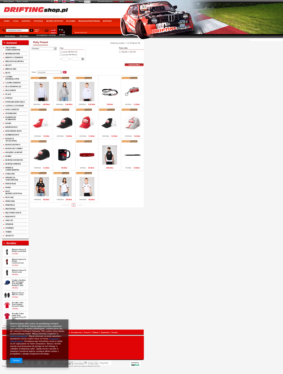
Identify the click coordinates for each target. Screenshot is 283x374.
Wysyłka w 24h (127, 52)
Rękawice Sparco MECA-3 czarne (18, 293)
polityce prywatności (19, 336)
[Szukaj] (31, 30)
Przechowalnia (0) (81, 32)
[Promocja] (35, 78)
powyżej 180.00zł (68, 54)
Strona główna (9, 1)
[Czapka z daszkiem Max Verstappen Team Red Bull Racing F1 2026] (7, 282)
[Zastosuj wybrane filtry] (82, 58)
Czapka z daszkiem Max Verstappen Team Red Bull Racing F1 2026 (18, 282)
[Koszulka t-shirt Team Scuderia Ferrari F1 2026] (7, 305)
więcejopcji (37, 30)
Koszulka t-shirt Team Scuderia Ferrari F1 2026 (18, 304)
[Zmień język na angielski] (62, 2)
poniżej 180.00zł (68, 52)
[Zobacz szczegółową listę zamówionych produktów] (50, 32)
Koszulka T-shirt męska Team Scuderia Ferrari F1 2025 (19, 316)
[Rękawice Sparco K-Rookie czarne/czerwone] (7, 261)
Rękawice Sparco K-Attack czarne (19, 271)
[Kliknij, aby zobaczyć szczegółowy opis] (42, 102)
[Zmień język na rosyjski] (70, 2)
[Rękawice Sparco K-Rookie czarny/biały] (7, 251)
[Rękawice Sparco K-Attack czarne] (7, 272)
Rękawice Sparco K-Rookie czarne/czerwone (19, 261)
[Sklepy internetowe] (135, 364)
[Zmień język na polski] (54, 2)
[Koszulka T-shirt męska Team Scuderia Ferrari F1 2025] (7, 316)
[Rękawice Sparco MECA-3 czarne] (7, 295)
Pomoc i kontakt (22, 1)
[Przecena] (43, 78)
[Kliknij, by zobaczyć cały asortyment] (15, 42)
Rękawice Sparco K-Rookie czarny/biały (19, 250)
